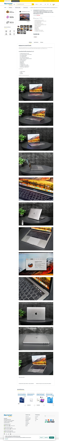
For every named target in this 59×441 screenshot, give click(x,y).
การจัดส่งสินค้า (27, 423)
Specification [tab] (36, 42)
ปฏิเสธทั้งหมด (46, 437)
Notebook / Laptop (17, 7)
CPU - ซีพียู (23, 393)
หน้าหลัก (5, 7)
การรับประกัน (27, 416)
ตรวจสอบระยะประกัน (28, 418)
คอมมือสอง (49, 383)
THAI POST (36, 419)
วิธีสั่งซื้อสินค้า (27, 420)
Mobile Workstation (32, 393)
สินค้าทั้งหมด (47, 393)
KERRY (36, 418)
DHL (35, 420)
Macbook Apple (25, 7)
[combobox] (24, 4)
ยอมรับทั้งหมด (51, 437)
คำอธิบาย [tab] (30, 42)
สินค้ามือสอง (10, 7)
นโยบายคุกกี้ (6, 438)
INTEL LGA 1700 (19, 393)
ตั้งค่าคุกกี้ (41, 437)
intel (43, 383)
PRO (47, 383)
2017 (39, 383)
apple (41, 383)
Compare (41, 18)
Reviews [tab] (41, 42)
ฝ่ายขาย (26, 425)
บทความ (41, 4)
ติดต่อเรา (36, 4)
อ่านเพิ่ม (25, 405)
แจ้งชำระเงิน (36, 416)
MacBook (21, 45)
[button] (31, 10)
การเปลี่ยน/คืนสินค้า (27, 419)
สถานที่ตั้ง (26, 424)
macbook (45, 383)
